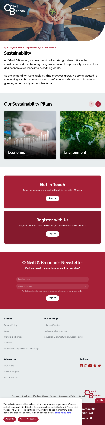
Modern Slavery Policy (44, 396)
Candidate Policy (67, 396)
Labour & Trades (52, 325)
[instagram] (85, 365)
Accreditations (11, 377)
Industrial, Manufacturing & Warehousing (63, 337)
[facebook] (95, 365)
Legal (6, 331)
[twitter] (99, 365)
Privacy (15, 396)
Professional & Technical (55, 331)
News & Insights (11, 372)
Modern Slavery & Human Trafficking (21, 349)
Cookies (8, 343)
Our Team (9, 366)
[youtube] (90, 365)
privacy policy (77, 291)
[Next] (98, 104)
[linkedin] (81, 365)
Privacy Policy (10, 325)
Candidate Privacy (13, 337)
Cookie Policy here (62, 413)
